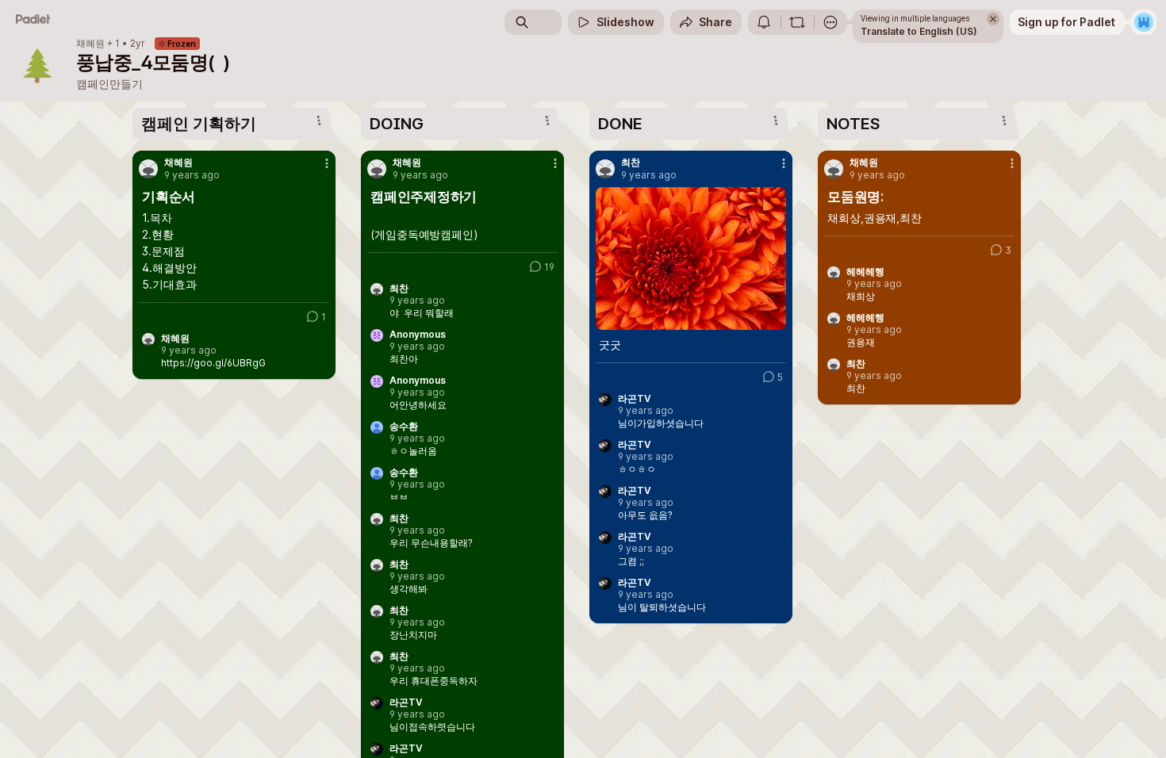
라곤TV (406, 702)
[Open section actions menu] (319, 120)
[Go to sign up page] (1143, 22)
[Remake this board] (797, 22)
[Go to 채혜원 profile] (148, 168)
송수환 (403, 426)
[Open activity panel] (764, 22)
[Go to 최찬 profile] (605, 168)
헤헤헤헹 (865, 272)
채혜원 (90, 43)
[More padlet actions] (830, 22)
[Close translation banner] (993, 19)
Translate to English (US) (919, 31)
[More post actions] (327, 163)
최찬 (398, 288)
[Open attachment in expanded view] (691, 258)
